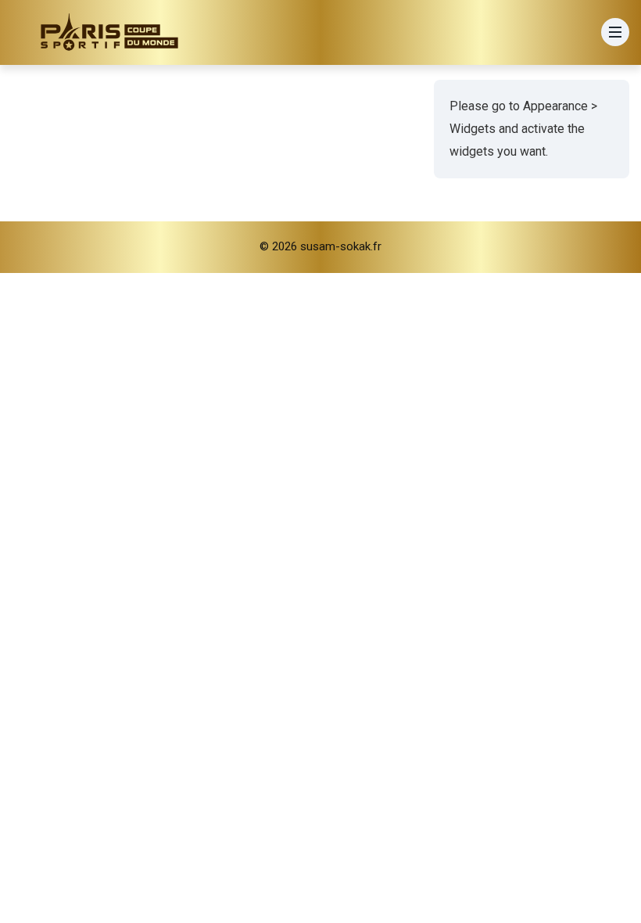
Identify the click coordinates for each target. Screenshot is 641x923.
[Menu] (615, 32)
